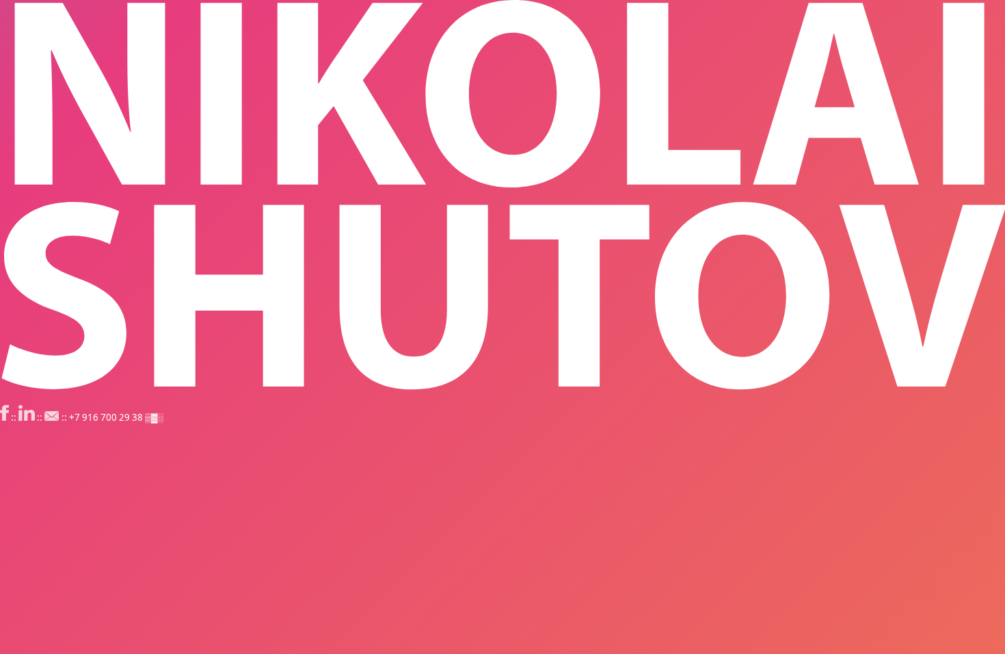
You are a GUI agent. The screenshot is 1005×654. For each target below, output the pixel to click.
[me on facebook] (4, 417)
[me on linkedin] (26, 417)
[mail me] (51, 417)
